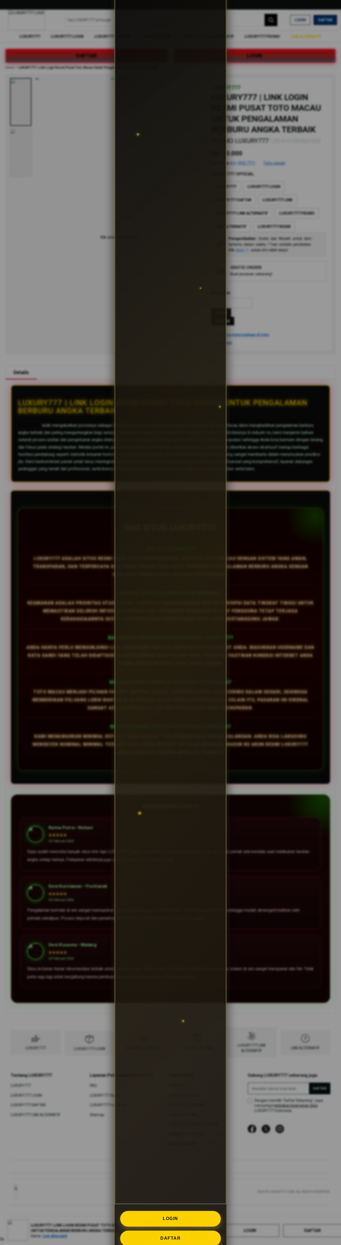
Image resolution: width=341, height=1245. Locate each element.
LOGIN (170, 1218)
